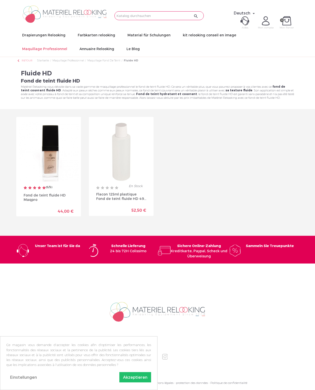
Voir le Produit (63, 209)
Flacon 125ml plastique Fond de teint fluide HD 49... (121, 196)
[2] (30, 188)
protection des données (192, 383)
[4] (39, 188)
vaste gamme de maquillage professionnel (105, 86)
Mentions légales (162, 383)
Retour (24, 60)
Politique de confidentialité (228, 383)
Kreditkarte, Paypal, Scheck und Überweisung (199, 251)
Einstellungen (23, 377)
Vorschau (31, 207)
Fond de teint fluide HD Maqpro (45, 197)
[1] (25, 188)
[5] (44, 188)
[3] (34, 188)
